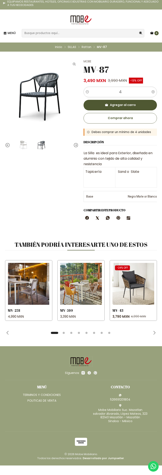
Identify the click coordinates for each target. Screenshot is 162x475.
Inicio (58, 47)
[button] (54, 332)
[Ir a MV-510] (81, 284)
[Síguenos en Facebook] (89, 373)
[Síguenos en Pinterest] (95, 373)
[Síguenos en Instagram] (83, 373)
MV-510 (66, 310)
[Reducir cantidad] (87, 92)
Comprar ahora (120, 118)
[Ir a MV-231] (29, 284)
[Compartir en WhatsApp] (107, 218)
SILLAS (72, 47)
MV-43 (117, 310)
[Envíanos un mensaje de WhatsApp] (153, 466)
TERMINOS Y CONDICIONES (42, 395)
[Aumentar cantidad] (153, 92)
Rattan (86, 47)
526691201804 (120, 399)
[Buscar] (140, 33)
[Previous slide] (8, 145)
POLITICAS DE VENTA (41, 400)
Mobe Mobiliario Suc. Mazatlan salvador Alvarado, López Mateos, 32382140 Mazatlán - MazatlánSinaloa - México (120, 415)
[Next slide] (75, 145)
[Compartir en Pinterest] (118, 218)
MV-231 (14, 310)
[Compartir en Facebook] (87, 218)
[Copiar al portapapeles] (128, 218)
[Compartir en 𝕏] (97, 218)
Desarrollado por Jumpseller (103, 458)
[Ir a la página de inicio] (81, 20)
